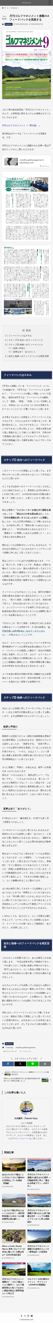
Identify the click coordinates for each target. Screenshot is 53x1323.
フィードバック (25, 1051)
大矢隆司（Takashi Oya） (26, 1118)
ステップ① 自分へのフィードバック (25, 340)
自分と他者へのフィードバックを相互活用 (28, 356)
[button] (8, 1064)
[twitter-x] (25, 1316)
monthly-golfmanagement (25, 1048)
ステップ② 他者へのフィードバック (25, 344)
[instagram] (28, 1316)
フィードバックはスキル (20, 335)
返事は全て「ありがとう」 (25, 352)
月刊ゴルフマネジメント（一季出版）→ (21, 125)
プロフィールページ (21, 1138)
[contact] (31, 1316)
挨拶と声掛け (19, 348)
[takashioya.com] (26, 3)
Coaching (9, 1048)
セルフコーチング (10, 1051)
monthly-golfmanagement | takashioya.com (32, 161)
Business (8, 24)
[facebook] (21, 1316)
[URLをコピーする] (45, 1064)
